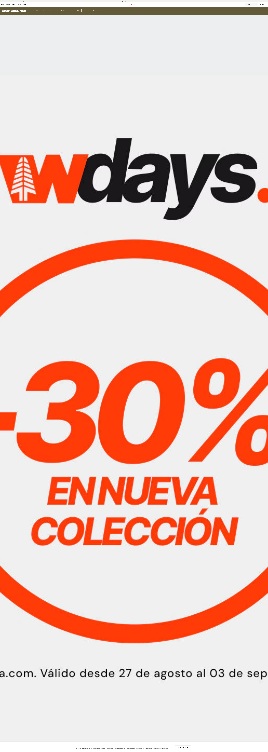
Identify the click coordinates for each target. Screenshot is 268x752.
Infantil (57, 10)
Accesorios (72, 10)
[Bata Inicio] (134, 4)
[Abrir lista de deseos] (263, 4)
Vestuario (63, 10)
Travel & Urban (87, 10)
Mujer (44, 10)
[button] (2, 4)
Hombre (51, 10)
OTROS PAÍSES (184, 747)
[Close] (266, 747)
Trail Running (96, 10)
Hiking (78, 10)
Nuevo (32, 10)
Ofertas (38, 10)
